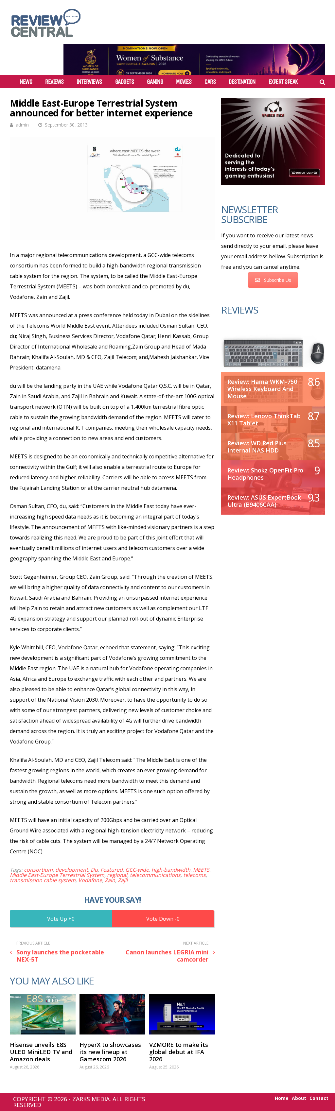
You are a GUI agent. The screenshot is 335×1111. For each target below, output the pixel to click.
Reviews (54, 81)
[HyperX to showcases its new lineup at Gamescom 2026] (112, 1014)
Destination (242, 81)
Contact (318, 1098)
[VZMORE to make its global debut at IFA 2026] (182, 1014)
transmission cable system (43, 880)
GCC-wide (137, 869)
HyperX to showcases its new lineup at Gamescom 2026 (110, 1052)
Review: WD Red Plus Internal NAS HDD (257, 446)
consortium (38, 869)
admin (22, 125)
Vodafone (90, 880)
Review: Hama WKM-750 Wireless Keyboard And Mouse (262, 389)
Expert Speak (283, 81)
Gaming (155, 81)
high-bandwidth (170, 869)
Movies (183, 81)
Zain (110, 880)
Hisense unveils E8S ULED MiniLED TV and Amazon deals (41, 1052)
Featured (111, 869)
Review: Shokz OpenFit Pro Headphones (265, 473)
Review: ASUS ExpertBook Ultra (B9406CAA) (264, 500)
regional (117, 875)
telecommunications (155, 875)
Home (282, 1098)
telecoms (194, 875)
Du (94, 869)
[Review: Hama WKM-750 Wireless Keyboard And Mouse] (273, 353)
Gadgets (124, 81)
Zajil (123, 880)
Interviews (89, 81)
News (26, 81)
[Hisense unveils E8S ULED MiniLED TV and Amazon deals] (43, 1014)
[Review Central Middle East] (46, 39)
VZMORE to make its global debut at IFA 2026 (178, 1052)
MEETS (201, 869)
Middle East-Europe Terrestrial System (57, 875)
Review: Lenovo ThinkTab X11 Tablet (264, 419)
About (299, 1098)
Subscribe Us (277, 280)
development (71, 869)
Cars (210, 81)
